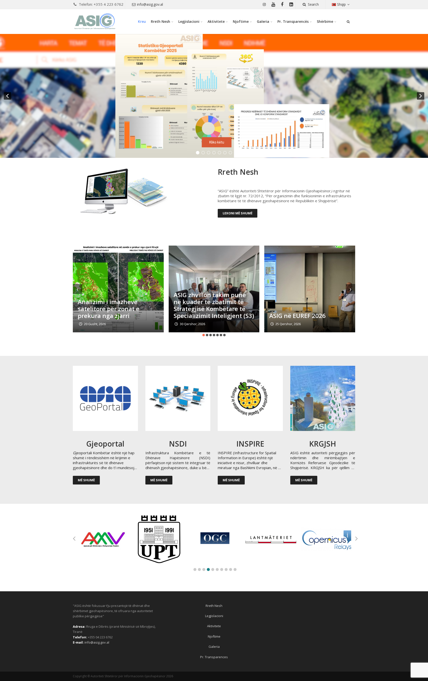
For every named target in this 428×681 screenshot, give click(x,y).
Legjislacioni (188, 21)
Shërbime (325, 21)
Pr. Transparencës (293, 21)
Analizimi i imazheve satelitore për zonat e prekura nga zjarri (108, 309)
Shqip (341, 4)
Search (313, 4)
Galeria (263, 21)
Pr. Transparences (214, 657)
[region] (214, 96)
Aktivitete (216, 21)
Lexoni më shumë (237, 213)
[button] (214, 96)
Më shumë (86, 480)
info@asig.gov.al (150, 4)
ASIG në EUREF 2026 (297, 316)
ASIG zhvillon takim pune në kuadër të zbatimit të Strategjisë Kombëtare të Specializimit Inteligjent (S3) (214, 305)
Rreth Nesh (160, 21)
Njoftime (241, 21)
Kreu (142, 21)
